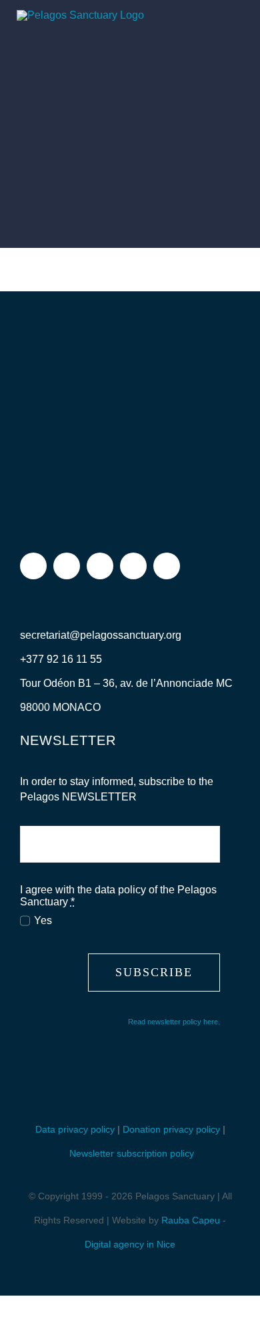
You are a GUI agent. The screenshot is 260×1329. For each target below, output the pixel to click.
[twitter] (100, 566)
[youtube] (133, 566)
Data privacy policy (75, 1129)
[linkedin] (166, 566)
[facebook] (33, 566)
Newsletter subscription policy (131, 1153)
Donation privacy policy (171, 1129)
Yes (43, 920)
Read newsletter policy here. (174, 1022)
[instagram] (66, 566)
